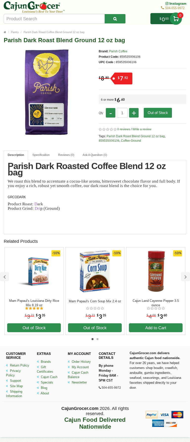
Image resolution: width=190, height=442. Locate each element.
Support (15, 381)
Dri (37, 208)
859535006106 (109, 140)
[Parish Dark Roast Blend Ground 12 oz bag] (47, 133)
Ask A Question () (95, 155)
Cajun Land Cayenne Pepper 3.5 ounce (156, 303)
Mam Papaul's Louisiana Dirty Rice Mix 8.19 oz (34, 303)
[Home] (5, 32)
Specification (41, 155)
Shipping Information (14, 394)
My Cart (176, 19)
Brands (45, 362)
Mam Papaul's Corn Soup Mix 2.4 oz (95, 301)
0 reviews (123, 129)
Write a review (141, 129)
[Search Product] (115, 18)
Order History (81, 362)
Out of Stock (158, 113)
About (44, 393)
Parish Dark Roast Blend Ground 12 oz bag (136, 136)
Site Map (16, 386)
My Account (80, 367)
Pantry (15, 32)
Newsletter (79, 382)
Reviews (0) (66, 155)
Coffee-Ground (131, 140)
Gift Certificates (45, 369)
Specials (46, 382)
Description (16, 155)
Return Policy (19, 365)
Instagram (177, 3)
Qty (101, 113)
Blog (43, 388)
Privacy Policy (13, 373)
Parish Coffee (118, 51)
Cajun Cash (48, 377)
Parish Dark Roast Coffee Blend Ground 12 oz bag (54, 32)
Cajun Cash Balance (78, 375)
